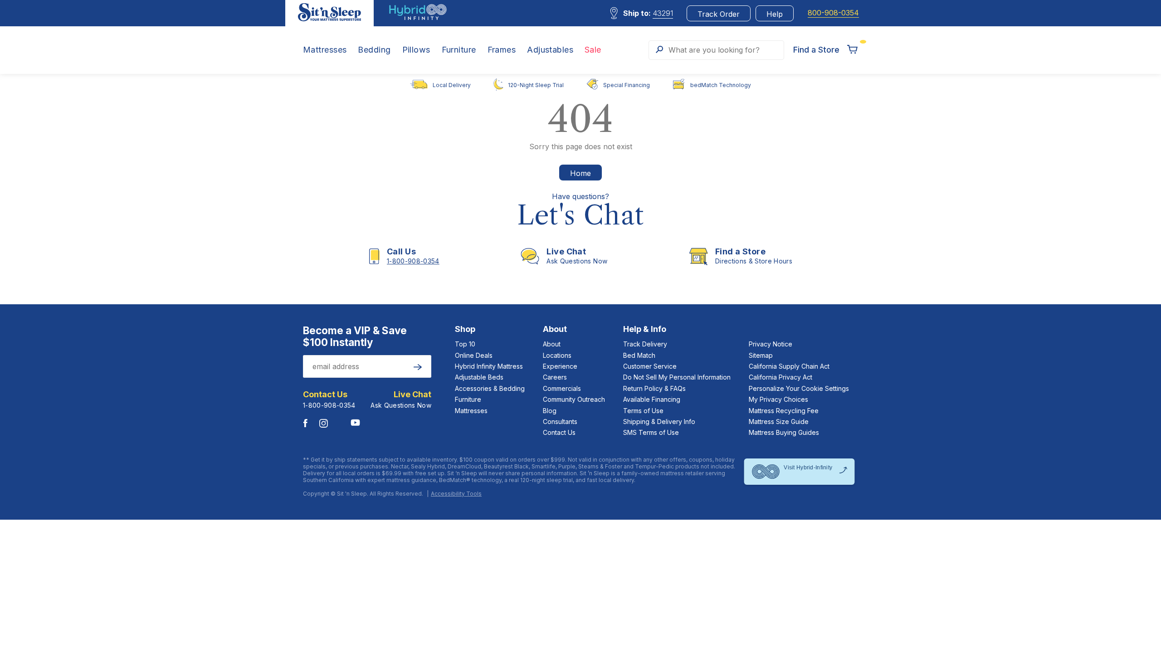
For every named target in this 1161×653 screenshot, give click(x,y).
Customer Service (650, 366)
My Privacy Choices (778, 399)
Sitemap (761, 355)
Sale (593, 49)
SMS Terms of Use (651, 432)
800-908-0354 (833, 13)
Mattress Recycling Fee (784, 410)
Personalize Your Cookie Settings (799, 388)
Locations (557, 355)
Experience (560, 366)
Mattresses (324, 49)
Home (580, 173)
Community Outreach (574, 399)
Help (774, 14)
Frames (502, 49)
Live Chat (412, 394)
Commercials (562, 388)
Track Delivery (645, 344)
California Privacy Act (780, 377)
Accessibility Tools (456, 494)
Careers (555, 377)
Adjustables (550, 49)
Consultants (560, 421)
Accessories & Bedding (490, 388)
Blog (549, 410)
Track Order (719, 14)
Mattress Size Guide (779, 421)
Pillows (416, 49)
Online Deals (474, 355)
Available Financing (651, 399)
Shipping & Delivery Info (659, 421)
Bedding (374, 49)
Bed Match (639, 355)
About (552, 344)
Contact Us (559, 432)
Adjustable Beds (479, 377)
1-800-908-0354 (329, 405)
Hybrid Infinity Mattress (489, 366)
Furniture (459, 49)
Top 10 (465, 344)
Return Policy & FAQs (654, 388)
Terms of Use (643, 410)
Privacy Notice (770, 344)
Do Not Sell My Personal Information (677, 377)
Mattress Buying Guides (784, 432)
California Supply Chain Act (789, 366)
